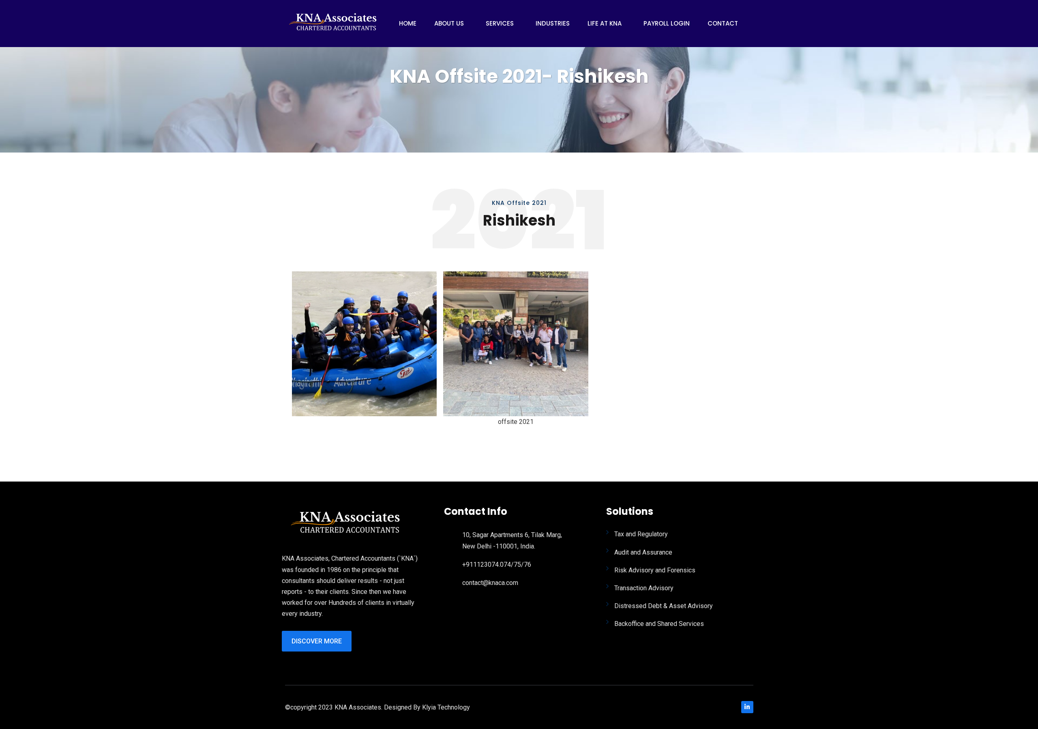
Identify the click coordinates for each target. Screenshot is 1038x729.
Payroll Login (666, 23)
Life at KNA (605, 23)
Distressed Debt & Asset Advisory (663, 606)
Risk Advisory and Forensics (654, 570)
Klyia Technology (446, 707)
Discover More (317, 641)
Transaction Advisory (643, 588)
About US (449, 23)
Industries (553, 23)
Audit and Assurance (643, 552)
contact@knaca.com (490, 583)
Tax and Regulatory (641, 534)
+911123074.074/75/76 (496, 564)
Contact (723, 23)
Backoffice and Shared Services (659, 624)
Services (500, 23)
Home (407, 23)
